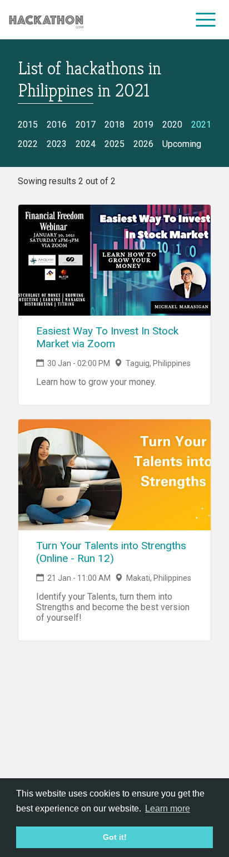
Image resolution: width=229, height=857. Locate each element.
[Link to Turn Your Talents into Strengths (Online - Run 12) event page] (114, 474)
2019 (143, 124)
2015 (28, 124)
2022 (28, 144)
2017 (86, 124)
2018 (114, 124)
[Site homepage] (46, 20)
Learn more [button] (167, 808)
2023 (57, 144)
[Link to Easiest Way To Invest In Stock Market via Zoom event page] (114, 260)
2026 (143, 144)
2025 (114, 144)
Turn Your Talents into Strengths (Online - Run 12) (111, 552)
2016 (57, 124)
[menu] (206, 19)
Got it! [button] (115, 837)
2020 (172, 124)
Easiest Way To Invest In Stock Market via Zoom (107, 337)
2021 (201, 124)
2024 (86, 144)
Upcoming (181, 144)
